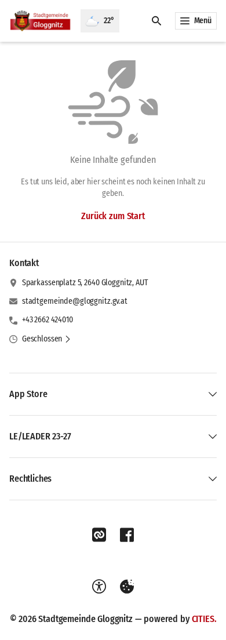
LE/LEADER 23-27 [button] (40, 436)
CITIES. (204, 618)
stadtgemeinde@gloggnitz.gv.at (74, 301)
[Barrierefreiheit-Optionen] (99, 587)
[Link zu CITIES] (99, 535)
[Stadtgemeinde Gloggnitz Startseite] (40, 20)
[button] (46, 339)
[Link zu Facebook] (127, 535)
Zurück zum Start (112, 215)
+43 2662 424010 (47, 320)
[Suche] (156, 21)
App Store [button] (28, 393)
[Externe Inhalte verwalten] (127, 587)
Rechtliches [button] (30, 478)
